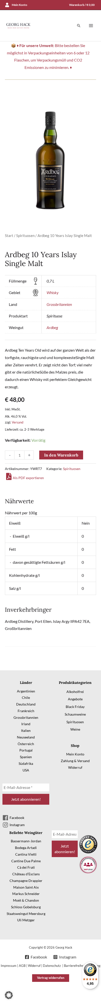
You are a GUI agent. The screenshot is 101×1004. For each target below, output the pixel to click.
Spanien (26, 757)
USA (26, 770)
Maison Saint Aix (26, 887)
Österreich (26, 744)
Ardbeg (52, 327)
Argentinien (26, 691)
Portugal (26, 750)
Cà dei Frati (26, 867)
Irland (25, 724)
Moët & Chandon (26, 900)
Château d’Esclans (26, 874)
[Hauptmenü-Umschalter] (91, 25)
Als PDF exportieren (28, 478)
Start (9, 235)
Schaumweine (75, 714)
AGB (22, 966)
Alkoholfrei (75, 692)
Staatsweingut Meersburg (26, 913)
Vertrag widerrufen (50, 978)
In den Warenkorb (61, 455)
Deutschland (26, 704)
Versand (17, 422)
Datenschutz (52, 966)
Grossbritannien (59, 304)
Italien (26, 730)
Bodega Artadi (26, 848)
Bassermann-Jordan (26, 841)
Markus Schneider (26, 894)
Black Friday (75, 707)
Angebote (75, 699)
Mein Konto (75, 754)
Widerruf (75, 767)
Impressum (8, 966)
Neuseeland (26, 737)
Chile (26, 697)
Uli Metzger (26, 920)
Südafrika (26, 763)
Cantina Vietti (26, 854)
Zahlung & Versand (75, 761)
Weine (75, 729)
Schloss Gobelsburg (26, 907)
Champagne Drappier (26, 880)
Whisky (53, 292)
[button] (78, 25)
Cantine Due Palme (26, 861)
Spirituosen (25, 235)
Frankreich (26, 711)
